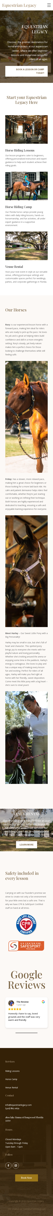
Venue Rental (11, 1087)
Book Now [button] (26, 1178)
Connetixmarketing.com (34, 1209)
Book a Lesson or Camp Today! (30, 71)
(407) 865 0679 (12, 1108)
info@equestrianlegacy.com (18, 1105)
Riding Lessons (12, 1071)
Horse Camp (11, 1079)
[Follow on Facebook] (8, 1165)
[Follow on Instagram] (16, 1165)
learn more (27, 844)
